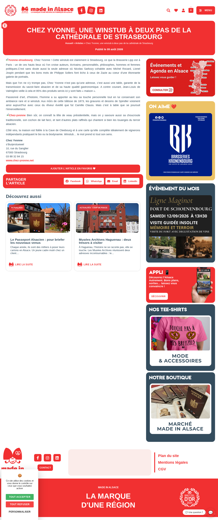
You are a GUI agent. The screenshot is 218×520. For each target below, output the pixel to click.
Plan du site (168, 456)
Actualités (16, 208)
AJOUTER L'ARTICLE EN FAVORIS (72, 168)
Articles (79, 43)
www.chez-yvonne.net (20, 160)
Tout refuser (20, 504)
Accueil (69, 43)
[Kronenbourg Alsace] (180, 175)
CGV (162, 469)
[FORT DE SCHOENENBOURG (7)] (180, 257)
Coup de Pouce (99, 208)
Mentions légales (173, 462)
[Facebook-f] (81, 10)
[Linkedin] (101, 10)
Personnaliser (20, 511)
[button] (4, 25)
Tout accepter (20, 497)
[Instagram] (91, 10)
